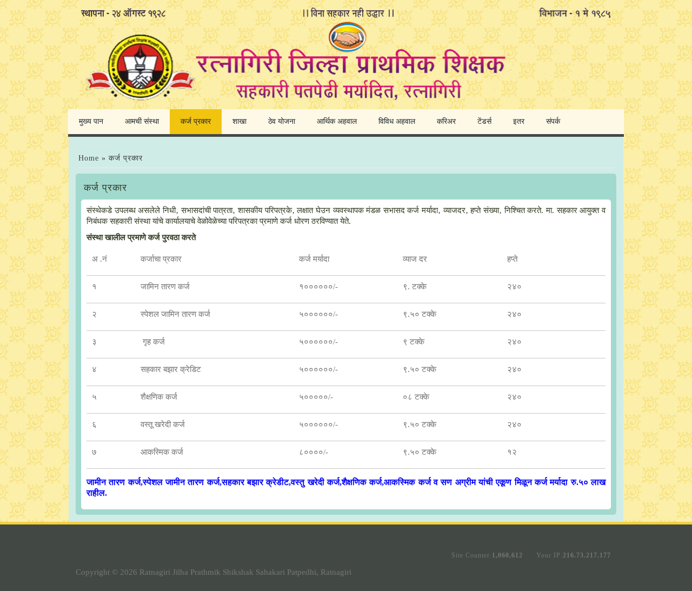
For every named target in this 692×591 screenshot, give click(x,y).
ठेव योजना (281, 121)
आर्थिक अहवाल (337, 121)
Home (88, 158)
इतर (518, 121)
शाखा (239, 121)
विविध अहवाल (396, 121)
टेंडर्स (484, 121)
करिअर (446, 121)
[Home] (346, 105)
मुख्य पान (91, 121)
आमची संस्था (142, 121)
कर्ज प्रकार (196, 121)
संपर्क (553, 121)
